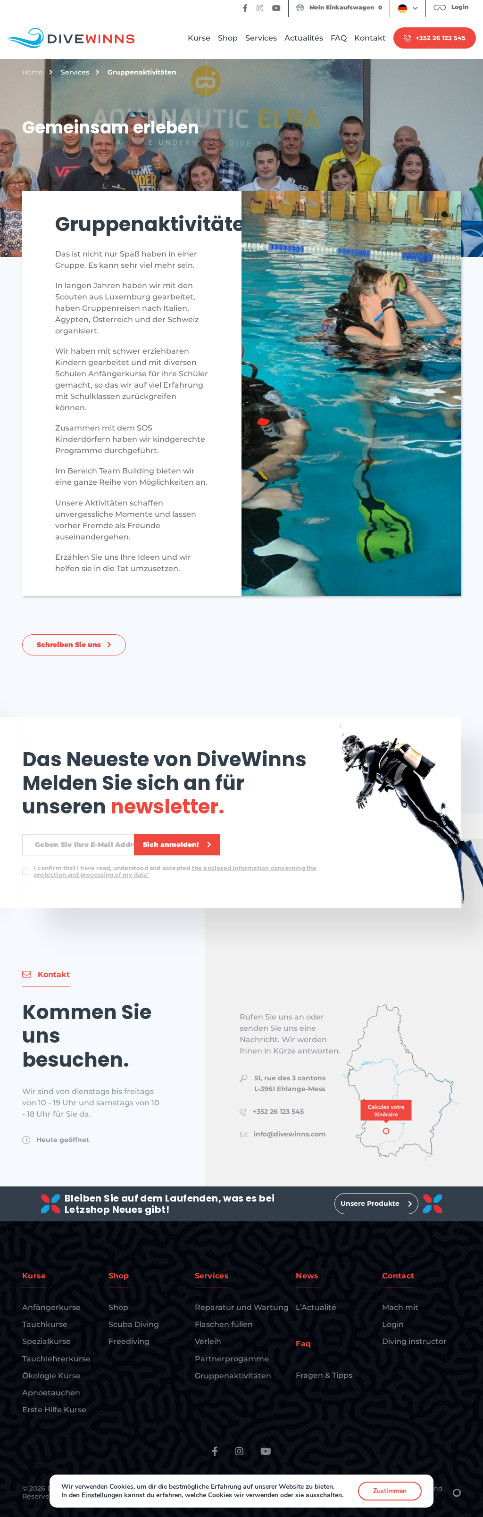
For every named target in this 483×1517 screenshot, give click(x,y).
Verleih (208, 1341)
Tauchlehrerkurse (56, 1358)
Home (32, 72)
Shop (228, 37)
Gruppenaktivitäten (233, 1375)
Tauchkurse (44, 1324)
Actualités (303, 37)
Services (261, 37)
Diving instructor (414, 1341)
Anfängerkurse (51, 1307)
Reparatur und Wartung (242, 1307)
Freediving (129, 1341)
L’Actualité (316, 1307)
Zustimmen (390, 1490)
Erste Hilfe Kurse (54, 1409)
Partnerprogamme (232, 1358)
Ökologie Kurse (51, 1375)
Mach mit (400, 1307)
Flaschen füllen (224, 1324)
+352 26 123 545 (278, 1111)
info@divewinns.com (290, 1134)
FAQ (339, 37)
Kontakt (370, 37)
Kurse (199, 37)
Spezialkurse (46, 1341)
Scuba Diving (133, 1324)
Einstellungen (102, 1495)
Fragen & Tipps (324, 1375)
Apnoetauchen (51, 1392)
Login (393, 1324)
